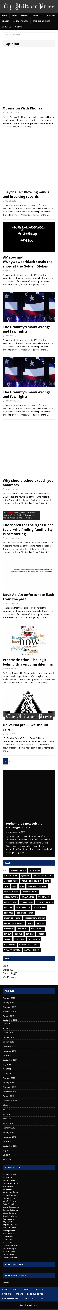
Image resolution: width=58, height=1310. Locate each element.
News (14, 15)
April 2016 (7, 1118)
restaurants (37, 928)
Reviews (25, 15)
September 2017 (10, 1060)
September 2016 (10, 1100)
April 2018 (7, 1028)
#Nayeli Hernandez (43, 876)
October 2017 (8, 1055)
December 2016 (9, 1087)
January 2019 (8, 1002)
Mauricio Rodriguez (14, 923)
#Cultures (35, 870)
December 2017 (9, 1046)
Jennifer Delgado (25, 913)
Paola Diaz (22, 928)
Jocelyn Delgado (12, 918)
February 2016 (9, 1127)
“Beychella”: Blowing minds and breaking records (26, 194)
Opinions (50, 15)
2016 (6, 886)
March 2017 (8, 1073)
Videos (18, 27)
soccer (40, 934)
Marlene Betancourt (34, 918)
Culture (8, 907)
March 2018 (8, 1032)
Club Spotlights (45, 902)
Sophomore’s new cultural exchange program (25, 825)
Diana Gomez (40, 907)
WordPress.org (9, 977)
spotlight (20, 939)
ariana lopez (28, 897)
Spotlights (34, 939)
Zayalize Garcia (31, 950)
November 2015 (9, 1137)
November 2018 (9, 1011)
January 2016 (8, 1132)
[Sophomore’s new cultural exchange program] (29, 818)
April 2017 (7, 1069)
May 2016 (7, 1114)
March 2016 (8, 1123)
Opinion (40, 923)
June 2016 (7, 1109)
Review (7, 934)
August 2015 (8, 1150)
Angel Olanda (11, 897)
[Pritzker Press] (29, 6)
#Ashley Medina (18, 870)
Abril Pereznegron (37, 886)
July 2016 (6, 1105)
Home (4, 15)
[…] (48, 215)
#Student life (11, 881)
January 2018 (8, 1042)
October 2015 (8, 1141)
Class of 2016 (26, 902)
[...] (27, 852)
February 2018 (9, 1037)
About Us (6, 27)
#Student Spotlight (31, 881)
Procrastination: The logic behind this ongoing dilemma (28, 661)
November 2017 (9, 1051)
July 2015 (6, 1155)
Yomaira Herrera (12, 950)
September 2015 (10, 1146)
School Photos (20, 21)
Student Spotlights (29, 944)
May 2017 (7, 1064)
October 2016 (8, 1096)
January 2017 (8, 1082)
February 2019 (9, 998)
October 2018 (8, 1016)
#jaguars (25, 876)
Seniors (30, 934)
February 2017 (9, 1078)
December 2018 (9, 1007)
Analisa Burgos (30, 891)
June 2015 (7, 1159)
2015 (47, 881)
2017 (14, 886)
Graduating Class (41, 21)
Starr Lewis (9, 944)
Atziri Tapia (43, 897)
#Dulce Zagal (10, 876)
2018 (22, 886)
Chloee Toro (10, 902)
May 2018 (7, 1023)
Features (37, 15)
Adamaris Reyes (11, 891)
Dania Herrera (23, 907)
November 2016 (9, 1091)
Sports (5, 21)
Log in (5, 965)
